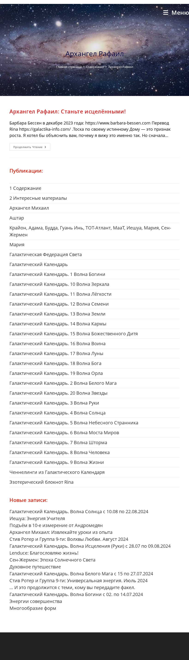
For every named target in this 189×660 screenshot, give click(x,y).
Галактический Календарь (38, 264)
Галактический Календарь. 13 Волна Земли (57, 314)
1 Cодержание (25, 188)
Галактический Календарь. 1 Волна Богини (57, 274)
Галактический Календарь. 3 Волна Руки (54, 403)
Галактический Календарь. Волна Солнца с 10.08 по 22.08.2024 (78, 511)
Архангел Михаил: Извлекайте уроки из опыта (60, 532)
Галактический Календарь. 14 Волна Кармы (57, 324)
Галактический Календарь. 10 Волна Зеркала (59, 284)
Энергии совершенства (35, 601)
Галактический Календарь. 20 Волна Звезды (58, 393)
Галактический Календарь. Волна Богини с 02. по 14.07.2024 (76, 594)
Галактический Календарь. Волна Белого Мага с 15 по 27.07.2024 (81, 573)
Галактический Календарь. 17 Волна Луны (56, 353)
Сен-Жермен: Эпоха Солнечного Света (52, 560)
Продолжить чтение (31, 148)
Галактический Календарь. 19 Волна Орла (56, 373)
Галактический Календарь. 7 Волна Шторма (58, 442)
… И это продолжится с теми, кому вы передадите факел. (72, 587)
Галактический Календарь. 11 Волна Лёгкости (60, 294)
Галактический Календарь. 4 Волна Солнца (57, 413)
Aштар (16, 218)
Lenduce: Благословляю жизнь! (43, 553)
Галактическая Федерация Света (45, 254)
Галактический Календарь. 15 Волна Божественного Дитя (73, 333)
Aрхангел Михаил (29, 208)
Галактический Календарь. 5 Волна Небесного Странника (73, 423)
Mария (16, 244)
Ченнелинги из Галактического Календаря (57, 472)
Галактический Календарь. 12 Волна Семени (59, 304)
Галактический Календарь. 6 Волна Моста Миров (64, 432)
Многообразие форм (32, 608)
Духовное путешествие (35, 567)
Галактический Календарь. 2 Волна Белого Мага (63, 383)
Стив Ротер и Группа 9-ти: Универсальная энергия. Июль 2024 (78, 580)
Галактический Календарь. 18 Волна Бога (55, 363)
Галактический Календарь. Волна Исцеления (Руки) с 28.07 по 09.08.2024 (90, 546)
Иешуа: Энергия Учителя (37, 518)
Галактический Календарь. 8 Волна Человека (59, 452)
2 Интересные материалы (38, 198)
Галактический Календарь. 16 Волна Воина (57, 343)
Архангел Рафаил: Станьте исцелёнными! (67, 111)
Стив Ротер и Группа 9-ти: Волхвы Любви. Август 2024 (68, 539)
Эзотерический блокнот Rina (41, 482)
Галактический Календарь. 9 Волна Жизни (56, 462)
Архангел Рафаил (120, 67)
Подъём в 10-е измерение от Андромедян (56, 525)
